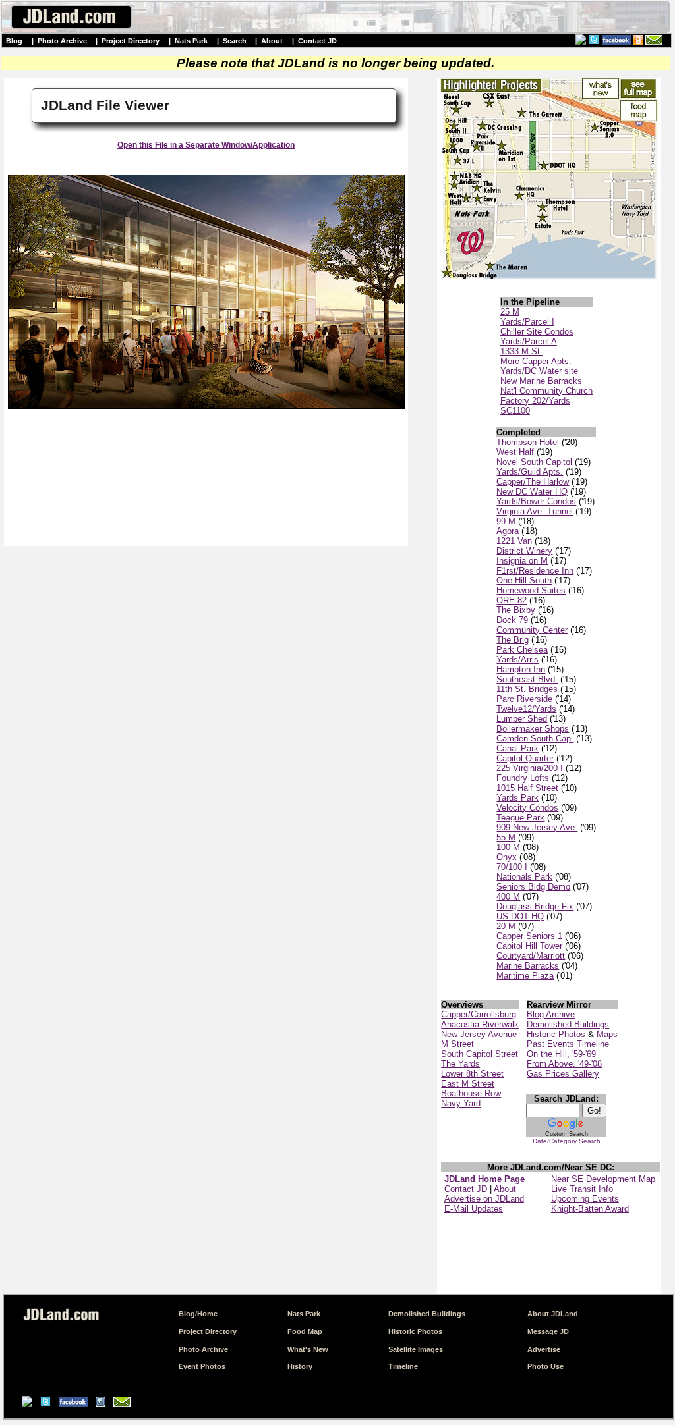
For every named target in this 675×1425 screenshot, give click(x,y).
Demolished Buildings (568, 1024)
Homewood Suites (531, 590)
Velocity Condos (527, 808)
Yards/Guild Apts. (529, 472)
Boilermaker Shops (532, 729)
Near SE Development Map (603, 1179)
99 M (505, 521)
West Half (515, 452)
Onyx (506, 857)
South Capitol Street (479, 1054)
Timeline (403, 1366)
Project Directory (131, 41)
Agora (507, 531)
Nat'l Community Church (546, 391)
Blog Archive (551, 1014)
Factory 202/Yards (535, 401)
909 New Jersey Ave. (536, 827)
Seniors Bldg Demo (533, 887)
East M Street (467, 1084)
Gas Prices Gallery (563, 1074)
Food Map (304, 1331)
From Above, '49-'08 (564, 1064)
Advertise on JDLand (484, 1199)
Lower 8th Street (472, 1074)
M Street (457, 1044)
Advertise (543, 1349)
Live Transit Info (582, 1189)
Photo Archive (62, 41)
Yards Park (517, 798)
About (272, 41)
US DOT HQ (520, 916)
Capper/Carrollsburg (478, 1014)
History (299, 1366)
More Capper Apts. (536, 361)
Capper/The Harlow (532, 482)
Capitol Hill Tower (529, 946)
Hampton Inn (520, 669)
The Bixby (515, 610)
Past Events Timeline (568, 1044)
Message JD (548, 1331)
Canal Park (517, 748)
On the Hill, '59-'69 (561, 1054)
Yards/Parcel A (528, 341)
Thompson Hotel (527, 442)
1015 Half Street (527, 788)
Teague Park (520, 817)
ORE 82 (511, 600)
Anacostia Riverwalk (480, 1024)
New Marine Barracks (541, 381)
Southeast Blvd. (527, 679)
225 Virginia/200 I (529, 768)
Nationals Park (524, 877)
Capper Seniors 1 (529, 936)
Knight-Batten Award (590, 1209)
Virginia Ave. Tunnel (534, 511)
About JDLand (552, 1314)
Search (235, 41)
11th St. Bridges (527, 689)
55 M (505, 837)
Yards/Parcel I (527, 322)
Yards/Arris (517, 659)
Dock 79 (512, 620)
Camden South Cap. (534, 738)
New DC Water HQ (532, 492)
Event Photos (202, 1366)
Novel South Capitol (534, 462)
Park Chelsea (522, 650)
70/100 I (511, 867)
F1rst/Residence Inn (534, 571)
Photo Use (545, 1366)
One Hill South (524, 580)
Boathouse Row (471, 1093)
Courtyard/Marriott (530, 956)
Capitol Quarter (525, 758)
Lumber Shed (521, 719)
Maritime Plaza (525, 976)
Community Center (532, 630)
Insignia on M (522, 561)
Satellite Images (415, 1349)
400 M (508, 896)
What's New (307, 1349)
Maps (607, 1034)
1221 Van (514, 541)
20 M (505, 926)
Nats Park (191, 41)
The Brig (512, 640)
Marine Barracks (527, 966)
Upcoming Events (585, 1199)
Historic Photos (556, 1034)
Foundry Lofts (522, 778)
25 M (509, 312)
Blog (14, 41)
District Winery (524, 551)
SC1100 (515, 411)
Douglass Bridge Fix (534, 906)
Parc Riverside (524, 699)
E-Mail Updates (473, 1209)
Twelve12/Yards (526, 709)
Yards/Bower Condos (536, 501)
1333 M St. (521, 351)
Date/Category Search (567, 1140)
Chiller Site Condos (536, 331)
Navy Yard (461, 1103)
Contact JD (317, 41)
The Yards (460, 1064)
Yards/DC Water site (539, 371)
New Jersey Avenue (479, 1034)
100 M (508, 847)
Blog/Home (198, 1314)
